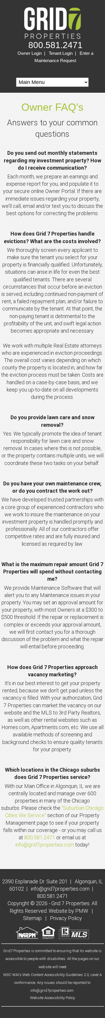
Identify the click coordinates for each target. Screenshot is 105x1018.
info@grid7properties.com (44, 845)
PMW (81, 911)
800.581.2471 (55, 45)
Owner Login (30, 53)
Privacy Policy (66, 918)
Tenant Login (61, 53)
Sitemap (32, 918)
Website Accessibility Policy (52, 998)
